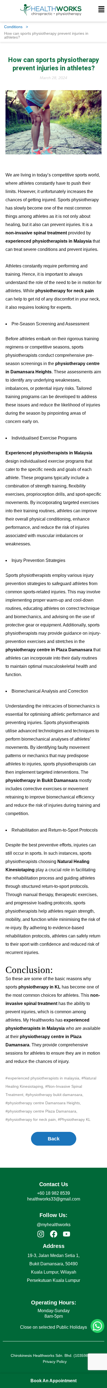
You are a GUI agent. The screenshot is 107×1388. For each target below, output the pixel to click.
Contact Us (53, 1184)
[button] (101, 10)
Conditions (16, 27)
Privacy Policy (55, 1361)
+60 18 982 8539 (53, 1193)
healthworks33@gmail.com (53, 1199)
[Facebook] (53, 1234)
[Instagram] (40, 1234)
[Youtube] (66, 1234)
